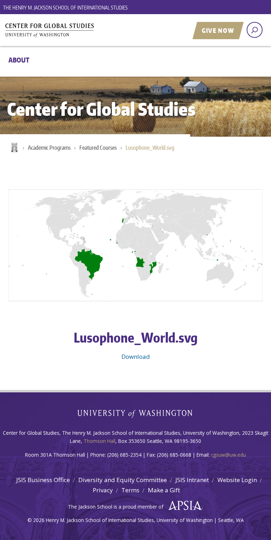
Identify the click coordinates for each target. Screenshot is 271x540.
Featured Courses (98, 147)
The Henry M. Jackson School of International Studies (65, 8)
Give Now (218, 30)
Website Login (237, 480)
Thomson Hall (99, 441)
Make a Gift (164, 490)
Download (135, 356)
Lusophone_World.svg (150, 147)
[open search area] (255, 30)
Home (13, 148)
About (18, 59)
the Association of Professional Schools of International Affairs (183, 506)
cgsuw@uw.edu (228, 454)
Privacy (103, 490)
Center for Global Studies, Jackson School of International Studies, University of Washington (91, 31)
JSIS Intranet (192, 480)
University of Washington (136, 415)
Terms (130, 490)
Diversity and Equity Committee (122, 480)
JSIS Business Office (43, 480)
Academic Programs (49, 147)
